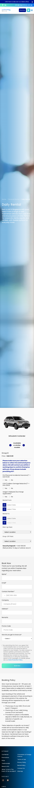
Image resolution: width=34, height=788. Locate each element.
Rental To (6, 514)
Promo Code (6, 626)
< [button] (10, 445)
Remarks (5, 617)
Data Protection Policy (15, 660)
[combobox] (4, 595)
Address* (5, 609)
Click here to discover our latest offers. (17, 2)
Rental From (7, 500)
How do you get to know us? (11, 634)
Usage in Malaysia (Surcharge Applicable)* (13, 492)
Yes (6, 480)
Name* (4, 574)
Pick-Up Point (7, 527)
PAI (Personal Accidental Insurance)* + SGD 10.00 (16, 476)
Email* (4, 583)
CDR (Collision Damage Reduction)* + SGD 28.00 (16, 484)
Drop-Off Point (8, 536)
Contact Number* (8, 591)
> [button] (23, 445)
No (12, 480)
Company (5, 600)
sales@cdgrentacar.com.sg (23, 5)
